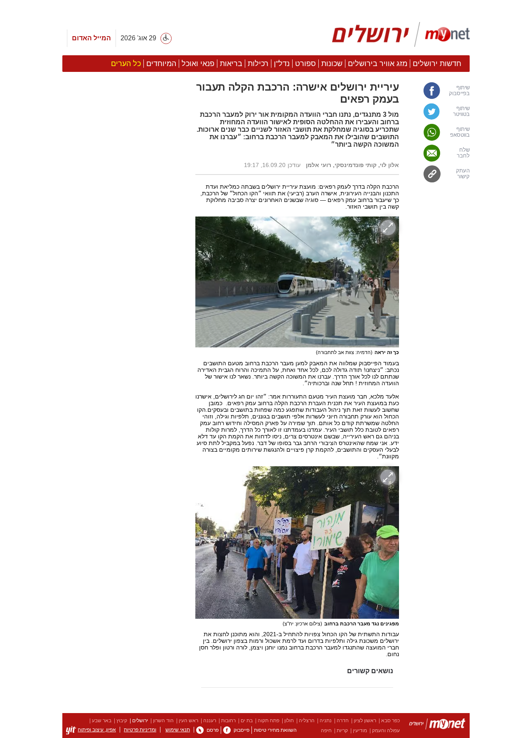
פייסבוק (241, 730)
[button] (124, 468)
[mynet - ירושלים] (401, 34)
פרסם (213, 730)
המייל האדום (91, 38)
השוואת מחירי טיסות (275, 730)
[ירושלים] (437, 725)
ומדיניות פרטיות (140, 730)
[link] (438, 90)
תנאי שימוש (177, 730)
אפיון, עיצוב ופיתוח (97, 730)
